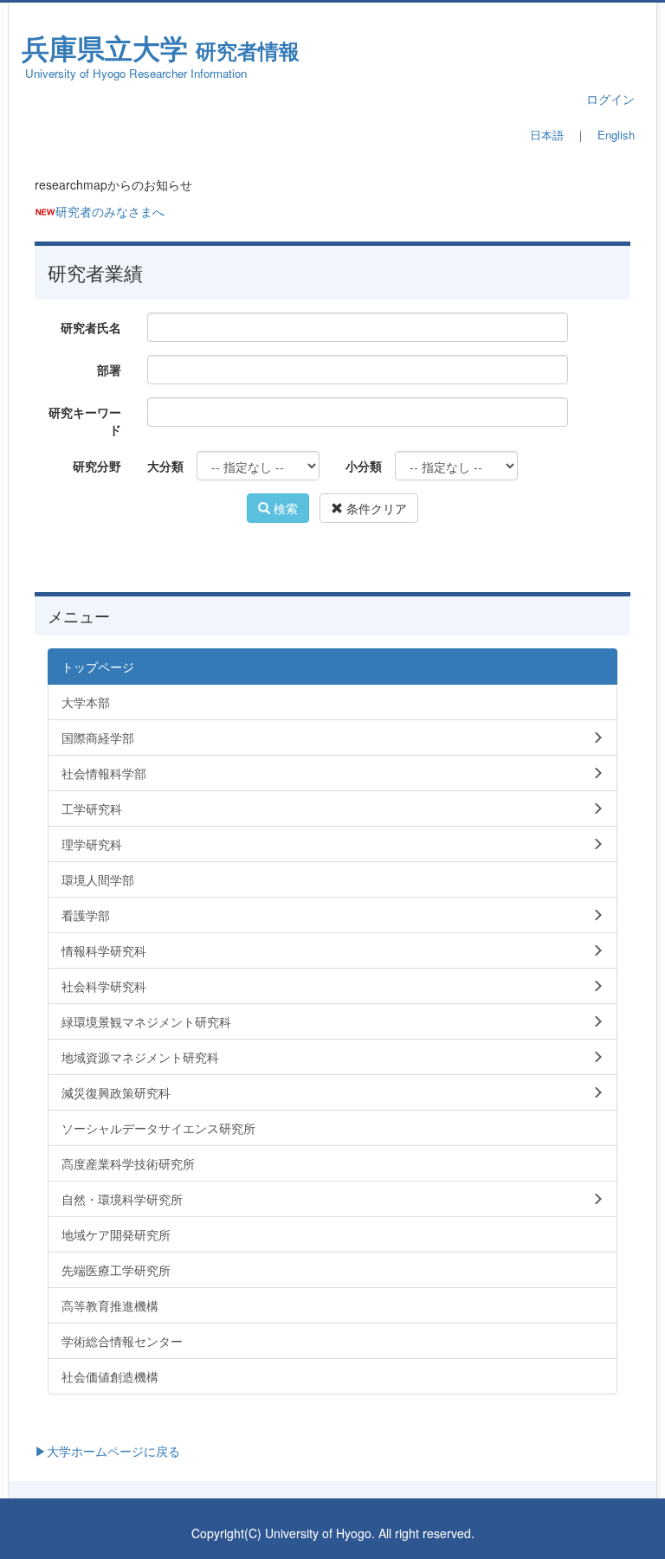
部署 (109, 369)
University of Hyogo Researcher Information (136, 73)
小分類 (363, 465)
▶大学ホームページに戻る (107, 1450)
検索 (284, 508)
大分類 (165, 465)
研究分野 (97, 465)
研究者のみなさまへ (110, 211)
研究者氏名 (91, 327)
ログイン (610, 98)
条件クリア (375, 508)
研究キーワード (84, 420)
